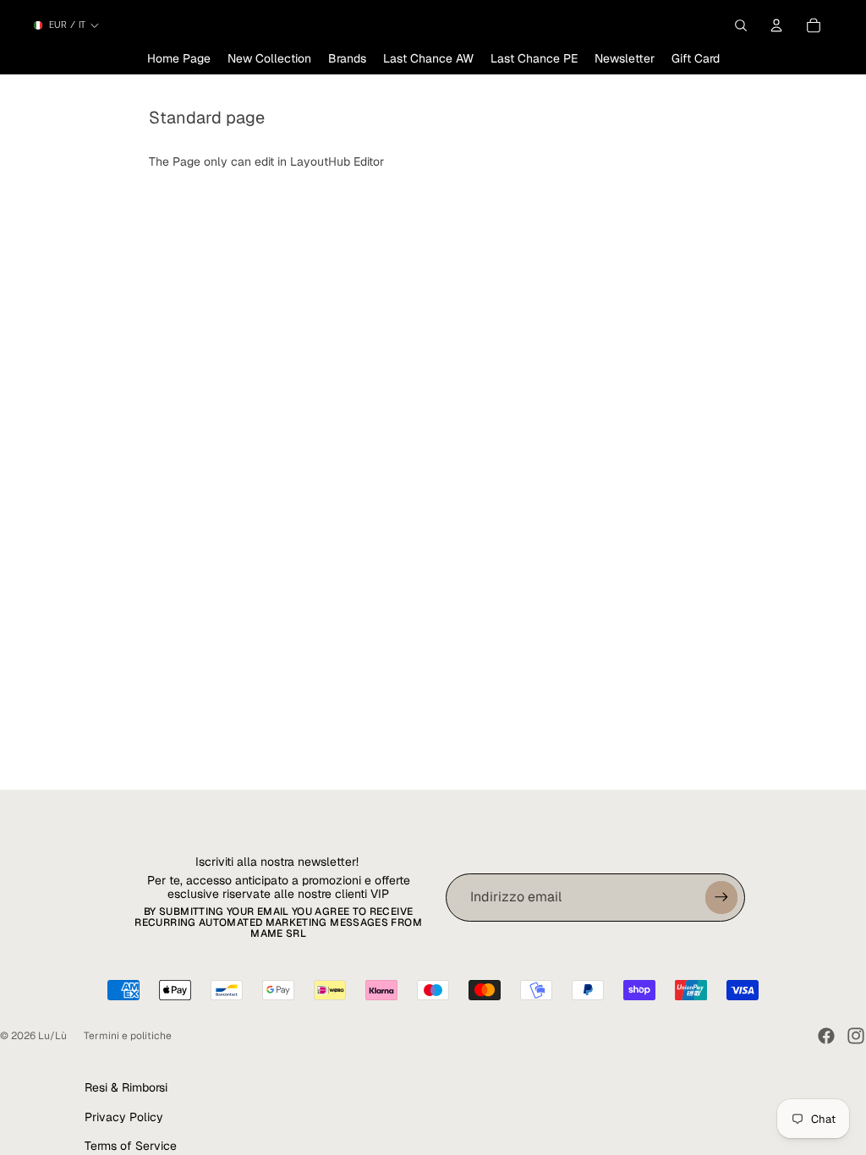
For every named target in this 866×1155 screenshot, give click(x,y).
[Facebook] (826, 1036)
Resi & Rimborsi (126, 1087)
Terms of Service (131, 1145)
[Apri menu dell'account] (776, 25)
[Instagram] (856, 1036)
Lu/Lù (52, 1036)
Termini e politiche (128, 1036)
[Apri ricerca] (740, 25)
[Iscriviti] (721, 897)
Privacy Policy (124, 1117)
